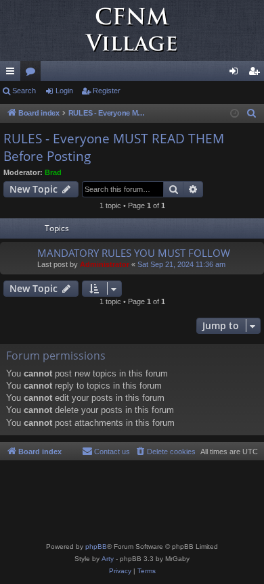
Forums (33, 73)
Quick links (12, 73)
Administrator (104, 264)
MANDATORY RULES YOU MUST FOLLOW (133, 253)
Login (64, 91)
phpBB (96, 546)
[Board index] (132, 30)
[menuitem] (252, 113)
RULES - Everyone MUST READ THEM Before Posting (113, 148)
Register (106, 91)
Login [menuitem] (236, 73)
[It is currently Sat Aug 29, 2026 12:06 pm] (234, 114)
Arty (108, 558)
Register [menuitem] (256, 73)
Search (24, 91)
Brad (53, 172)
